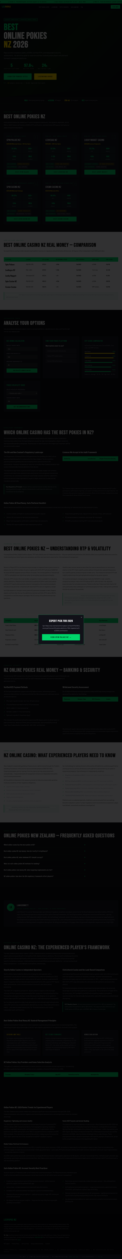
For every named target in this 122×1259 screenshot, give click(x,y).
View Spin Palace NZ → (61, 637)
